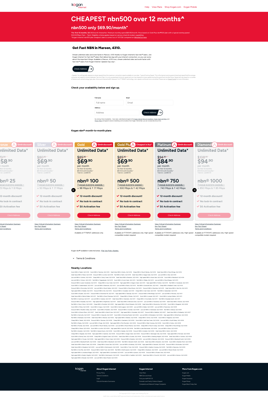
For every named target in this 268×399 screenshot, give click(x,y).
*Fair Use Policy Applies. (110, 251)
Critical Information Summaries (106, 381)
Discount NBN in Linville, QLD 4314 (103, 275)
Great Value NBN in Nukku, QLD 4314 (121, 272)
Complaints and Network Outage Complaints (152, 384)
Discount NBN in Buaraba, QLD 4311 (81, 301)
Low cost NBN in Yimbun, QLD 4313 (81, 280)
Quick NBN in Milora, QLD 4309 (80, 307)
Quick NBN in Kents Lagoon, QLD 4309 (122, 307)
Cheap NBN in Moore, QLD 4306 (80, 328)
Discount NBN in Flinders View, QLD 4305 (158, 352)
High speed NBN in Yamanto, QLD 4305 (153, 344)
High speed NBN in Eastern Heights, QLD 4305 (84, 355)
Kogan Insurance (187, 378)
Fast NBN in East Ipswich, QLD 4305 (109, 355)
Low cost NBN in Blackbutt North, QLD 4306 (83, 342)
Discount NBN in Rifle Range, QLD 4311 (150, 293)
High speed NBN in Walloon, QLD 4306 (126, 317)
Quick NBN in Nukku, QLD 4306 (171, 323)
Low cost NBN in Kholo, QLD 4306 (167, 328)
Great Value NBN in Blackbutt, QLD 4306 (109, 342)
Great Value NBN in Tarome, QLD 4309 (178, 301)
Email (128, 98)
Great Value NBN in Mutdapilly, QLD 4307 (179, 312)
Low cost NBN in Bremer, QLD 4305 (177, 355)
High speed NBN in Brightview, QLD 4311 (104, 301)
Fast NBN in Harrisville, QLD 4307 (80, 315)
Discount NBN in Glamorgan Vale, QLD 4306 (153, 334)
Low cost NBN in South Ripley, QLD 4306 (172, 320)
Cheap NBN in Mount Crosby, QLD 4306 (152, 325)
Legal (98, 378)
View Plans (157, 7)
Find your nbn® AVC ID (146, 378)
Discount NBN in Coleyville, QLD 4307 (102, 315)
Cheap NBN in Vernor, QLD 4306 (147, 317)
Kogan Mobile (190, 7)
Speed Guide (172, 79)
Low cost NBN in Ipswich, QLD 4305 (135, 352)
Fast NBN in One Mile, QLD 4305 (80, 350)
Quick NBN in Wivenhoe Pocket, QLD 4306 (126, 315)
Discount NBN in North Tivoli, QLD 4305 (102, 350)
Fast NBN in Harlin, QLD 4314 (122, 275)
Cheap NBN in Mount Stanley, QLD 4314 (144, 272)
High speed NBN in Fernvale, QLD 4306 (178, 334)
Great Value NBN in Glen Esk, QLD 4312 (176, 288)
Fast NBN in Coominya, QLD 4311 (80, 299)
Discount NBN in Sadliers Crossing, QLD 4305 (152, 347)
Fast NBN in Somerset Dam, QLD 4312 (147, 285)
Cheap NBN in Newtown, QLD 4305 (148, 350)
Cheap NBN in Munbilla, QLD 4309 (104, 304)
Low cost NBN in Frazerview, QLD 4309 (166, 307)
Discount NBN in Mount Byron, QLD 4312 (130, 288)
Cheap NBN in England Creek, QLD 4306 (105, 336)
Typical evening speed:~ (130, 184)
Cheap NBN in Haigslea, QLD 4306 (81, 334)
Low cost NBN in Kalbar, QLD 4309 (143, 307)
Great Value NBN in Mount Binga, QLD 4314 (169, 272)
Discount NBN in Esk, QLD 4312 (103, 291)
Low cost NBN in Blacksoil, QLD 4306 (153, 339)
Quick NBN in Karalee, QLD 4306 (122, 331)
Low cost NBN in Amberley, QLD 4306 (130, 344)
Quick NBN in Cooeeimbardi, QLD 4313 (82, 285)
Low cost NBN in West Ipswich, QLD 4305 (107, 347)
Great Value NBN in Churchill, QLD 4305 (154, 355)
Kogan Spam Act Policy (160, 119)
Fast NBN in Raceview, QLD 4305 (175, 347)
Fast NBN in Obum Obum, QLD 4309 (81, 304)
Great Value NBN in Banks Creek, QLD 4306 (83, 344)
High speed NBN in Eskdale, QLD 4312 (82, 291)
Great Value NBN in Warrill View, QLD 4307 (107, 312)
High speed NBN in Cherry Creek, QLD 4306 (107, 339)
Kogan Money (186, 381)
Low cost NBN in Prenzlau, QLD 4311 (172, 293)
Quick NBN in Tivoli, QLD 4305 (129, 347)
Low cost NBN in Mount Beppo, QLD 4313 (166, 280)
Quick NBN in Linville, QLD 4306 (100, 328)
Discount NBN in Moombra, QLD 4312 (153, 288)
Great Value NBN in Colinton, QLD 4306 (180, 336)
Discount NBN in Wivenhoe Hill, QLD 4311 (102, 293)
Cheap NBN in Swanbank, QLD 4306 (123, 320)
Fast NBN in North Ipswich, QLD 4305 (125, 350)
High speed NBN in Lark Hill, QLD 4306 (122, 328)
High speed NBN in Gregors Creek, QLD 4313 (132, 283)
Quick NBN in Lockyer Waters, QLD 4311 (171, 296)
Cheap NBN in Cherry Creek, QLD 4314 (104, 277)
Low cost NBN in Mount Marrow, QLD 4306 (128, 325)
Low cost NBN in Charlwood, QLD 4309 (152, 309)
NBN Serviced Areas (145, 375)
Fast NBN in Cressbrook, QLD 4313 (178, 283)
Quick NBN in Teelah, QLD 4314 (80, 272)
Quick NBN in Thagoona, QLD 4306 (168, 317)
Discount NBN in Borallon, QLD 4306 (131, 339)
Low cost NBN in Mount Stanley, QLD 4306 (102, 325)
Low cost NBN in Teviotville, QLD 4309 (155, 301)
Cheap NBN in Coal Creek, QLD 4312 (145, 291)
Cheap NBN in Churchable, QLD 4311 (147, 299)
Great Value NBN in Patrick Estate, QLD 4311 (83, 296)
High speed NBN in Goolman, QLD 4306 (103, 334)
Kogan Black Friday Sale (189, 384)
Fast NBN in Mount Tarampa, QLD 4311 (108, 296)
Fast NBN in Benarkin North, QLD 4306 (133, 342)
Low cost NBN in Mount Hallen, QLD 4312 (105, 288)
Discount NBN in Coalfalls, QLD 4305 (131, 355)
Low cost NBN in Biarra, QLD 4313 (126, 285)
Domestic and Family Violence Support (150, 381)
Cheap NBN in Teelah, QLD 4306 (80, 320)
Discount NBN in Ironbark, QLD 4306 (143, 331)
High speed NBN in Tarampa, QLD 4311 (126, 293)
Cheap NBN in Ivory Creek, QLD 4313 (108, 283)
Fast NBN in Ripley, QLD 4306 (79, 323)
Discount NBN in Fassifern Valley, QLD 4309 (83, 309)
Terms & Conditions (85, 258)
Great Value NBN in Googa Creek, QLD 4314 (144, 275)
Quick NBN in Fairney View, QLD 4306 (82, 336)
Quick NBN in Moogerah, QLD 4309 (178, 304)
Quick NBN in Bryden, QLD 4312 (80, 293)
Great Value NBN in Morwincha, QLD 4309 (154, 304)
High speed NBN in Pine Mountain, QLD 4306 (123, 323)
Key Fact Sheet (40, 226)
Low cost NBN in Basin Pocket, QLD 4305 (105, 358)
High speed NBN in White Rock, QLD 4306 (176, 315)
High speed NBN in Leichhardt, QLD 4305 (111, 352)
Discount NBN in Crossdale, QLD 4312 (123, 291)
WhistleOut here (140, 37)
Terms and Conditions (43, 229)
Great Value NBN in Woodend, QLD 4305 (82, 347)
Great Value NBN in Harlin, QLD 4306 (166, 331)
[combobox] (117, 112)
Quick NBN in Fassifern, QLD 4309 (107, 309)
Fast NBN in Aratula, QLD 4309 (173, 309)
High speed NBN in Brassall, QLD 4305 (82, 358)
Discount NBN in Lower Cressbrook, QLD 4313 (84, 283)
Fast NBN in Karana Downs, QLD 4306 (101, 331)
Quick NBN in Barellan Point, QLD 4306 (180, 342)
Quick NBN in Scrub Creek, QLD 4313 (124, 280)
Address (97, 108)
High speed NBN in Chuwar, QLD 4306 (82, 339)
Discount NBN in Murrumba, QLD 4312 (82, 288)
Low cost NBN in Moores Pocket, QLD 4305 (171, 350)
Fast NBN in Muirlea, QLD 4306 (80, 325)
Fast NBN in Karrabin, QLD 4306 (80, 331)
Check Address (80, 69)
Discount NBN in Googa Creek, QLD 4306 (128, 334)
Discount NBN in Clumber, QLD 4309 (128, 309)
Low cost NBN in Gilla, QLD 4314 (167, 275)
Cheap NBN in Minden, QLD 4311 (129, 296)
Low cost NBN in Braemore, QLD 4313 (105, 285)
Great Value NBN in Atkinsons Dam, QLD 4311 (130, 301)
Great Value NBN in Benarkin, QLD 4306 (156, 342)
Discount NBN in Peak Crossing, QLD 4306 (149, 323)
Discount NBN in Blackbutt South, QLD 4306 (177, 339)
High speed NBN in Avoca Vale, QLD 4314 (151, 277)
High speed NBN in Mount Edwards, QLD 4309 (128, 304)
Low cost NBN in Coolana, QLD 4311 (101, 299)
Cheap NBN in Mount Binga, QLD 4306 (176, 325)
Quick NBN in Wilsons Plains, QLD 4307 (82, 312)
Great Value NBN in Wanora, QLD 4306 (102, 317)
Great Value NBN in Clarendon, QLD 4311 (123, 299)
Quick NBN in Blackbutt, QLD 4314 (174, 277)
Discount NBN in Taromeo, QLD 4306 (101, 320)
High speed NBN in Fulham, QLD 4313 (157, 283)
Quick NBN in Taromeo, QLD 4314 (99, 272)
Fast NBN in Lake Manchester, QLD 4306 (145, 328)
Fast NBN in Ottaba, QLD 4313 (145, 280)
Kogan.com (185, 373)
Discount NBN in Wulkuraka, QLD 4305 (177, 344)
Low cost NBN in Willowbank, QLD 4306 (151, 315)
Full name (98, 98)
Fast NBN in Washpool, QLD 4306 (80, 317)
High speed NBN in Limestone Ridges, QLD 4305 (85, 352)
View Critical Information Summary (48, 224)
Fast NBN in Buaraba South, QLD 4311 (169, 299)
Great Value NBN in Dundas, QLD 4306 (130, 336)
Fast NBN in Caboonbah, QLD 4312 (167, 291)
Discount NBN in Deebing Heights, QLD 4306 (155, 336)
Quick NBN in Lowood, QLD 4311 (149, 296)
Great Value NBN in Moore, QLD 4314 (81, 275)
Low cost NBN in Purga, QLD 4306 (99, 323)
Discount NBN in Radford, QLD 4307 (155, 312)
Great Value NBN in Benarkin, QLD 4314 (127, 277)
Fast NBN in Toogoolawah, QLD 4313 (103, 280)
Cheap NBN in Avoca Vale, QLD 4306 (107, 344)
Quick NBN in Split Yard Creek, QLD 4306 (147, 320)
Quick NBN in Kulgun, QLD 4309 (100, 307)
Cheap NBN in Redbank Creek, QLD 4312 (171, 285)
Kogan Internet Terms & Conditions (143, 119)
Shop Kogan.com (173, 7)
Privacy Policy (98, 121)
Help (147, 7)
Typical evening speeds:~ (50, 184)
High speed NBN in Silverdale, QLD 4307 (132, 312)
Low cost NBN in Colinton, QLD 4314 (81, 277)
